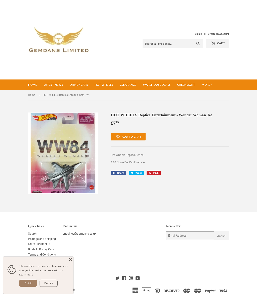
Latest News (53, 84)
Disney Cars (79, 84)
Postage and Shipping (42, 238)
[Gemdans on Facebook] (124, 278)
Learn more (26, 274)
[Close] (70, 260)
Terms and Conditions (42, 254)
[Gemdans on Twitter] (117, 278)
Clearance (128, 84)
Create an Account (218, 34)
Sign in (198, 34)
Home (32, 84)
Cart (220, 43)
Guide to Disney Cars (41, 249)
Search (32, 233)
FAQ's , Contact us (39, 244)
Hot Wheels (104, 84)
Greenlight (186, 84)
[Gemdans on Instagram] (131, 278)
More (206, 84)
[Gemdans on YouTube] (138, 278)
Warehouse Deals (156, 84)
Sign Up (221, 235)
